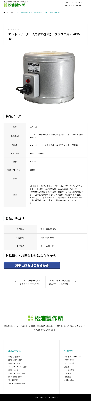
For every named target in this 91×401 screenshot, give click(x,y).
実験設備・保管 (14, 363)
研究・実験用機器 (15, 357)
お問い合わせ (69, 380)
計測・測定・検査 (15, 360)
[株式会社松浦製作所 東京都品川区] (16, 4)
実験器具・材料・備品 (16, 373)
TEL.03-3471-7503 (73, 3)
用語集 (66, 367)
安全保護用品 (13, 380)
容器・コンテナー (15, 370)
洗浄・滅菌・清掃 (15, 377)
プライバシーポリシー (72, 357)
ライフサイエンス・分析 (17, 367)
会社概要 (67, 377)
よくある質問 (69, 370)
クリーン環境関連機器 (16, 383)
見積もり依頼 (69, 360)
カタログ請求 (69, 363)
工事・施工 (68, 373)
